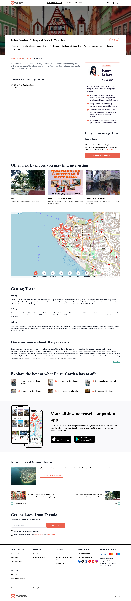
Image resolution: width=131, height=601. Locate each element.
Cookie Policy (38, 534)
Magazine (78, 3)
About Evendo (37, 554)
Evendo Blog (15, 557)
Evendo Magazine (16, 561)
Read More (116, 362)
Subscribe (56, 525)
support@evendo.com (85, 557)
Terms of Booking (61, 588)
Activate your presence (102, 155)
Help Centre (15, 574)
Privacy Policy (50, 534)
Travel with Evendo (17, 554)
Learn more (109, 149)
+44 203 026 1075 (84, 554)
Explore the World (54, 3)
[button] (65, 243)
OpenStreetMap (17, 213)
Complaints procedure (18, 578)
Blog (69, 3)
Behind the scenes (39, 557)
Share (116, 40)
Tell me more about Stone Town (51, 475)
